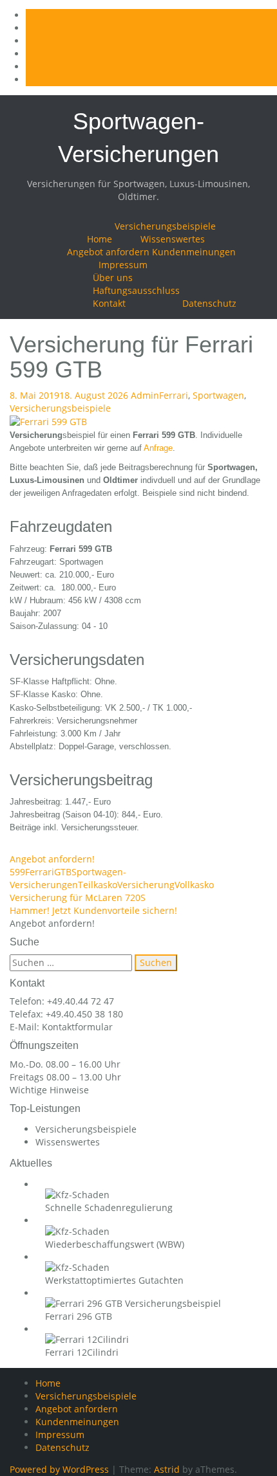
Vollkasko (194, 885)
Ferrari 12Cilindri (82, 1352)
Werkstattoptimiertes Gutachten (114, 1280)
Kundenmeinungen (194, 252)
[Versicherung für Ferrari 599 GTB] (48, 421)
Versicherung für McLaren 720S (78, 897)
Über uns (113, 277)
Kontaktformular (77, 1027)
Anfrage (158, 448)
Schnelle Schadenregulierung (109, 1207)
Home (99, 239)
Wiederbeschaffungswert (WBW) (114, 1244)
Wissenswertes (172, 239)
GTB (63, 872)
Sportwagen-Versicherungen (68, 878)
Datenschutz (209, 303)
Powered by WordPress (59, 1469)
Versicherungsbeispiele (165, 226)
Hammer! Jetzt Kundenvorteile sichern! (93, 910)
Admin (145, 395)
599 (17, 872)
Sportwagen (218, 395)
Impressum (123, 265)
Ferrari (173, 395)
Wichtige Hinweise (49, 1090)
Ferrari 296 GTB (78, 1316)
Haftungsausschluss (136, 290)
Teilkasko (97, 885)
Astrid (167, 1469)
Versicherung (146, 885)
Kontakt (109, 303)
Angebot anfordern (108, 252)
